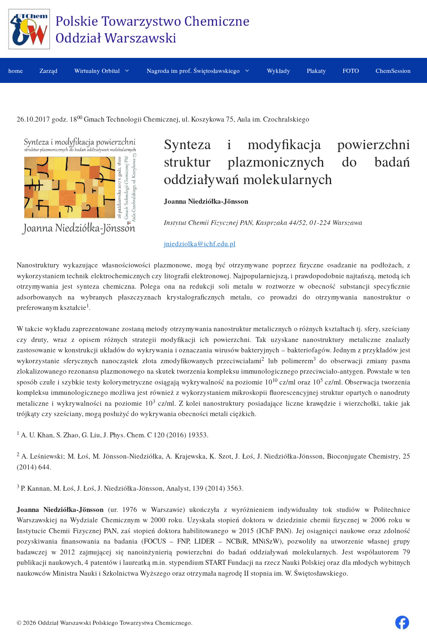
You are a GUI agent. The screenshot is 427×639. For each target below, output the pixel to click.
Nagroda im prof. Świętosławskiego (193, 70)
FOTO (351, 70)
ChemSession (393, 70)
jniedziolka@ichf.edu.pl (200, 243)
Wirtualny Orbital (97, 70)
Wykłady (278, 70)
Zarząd (49, 70)
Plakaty (316, 70)
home (15, 70)
